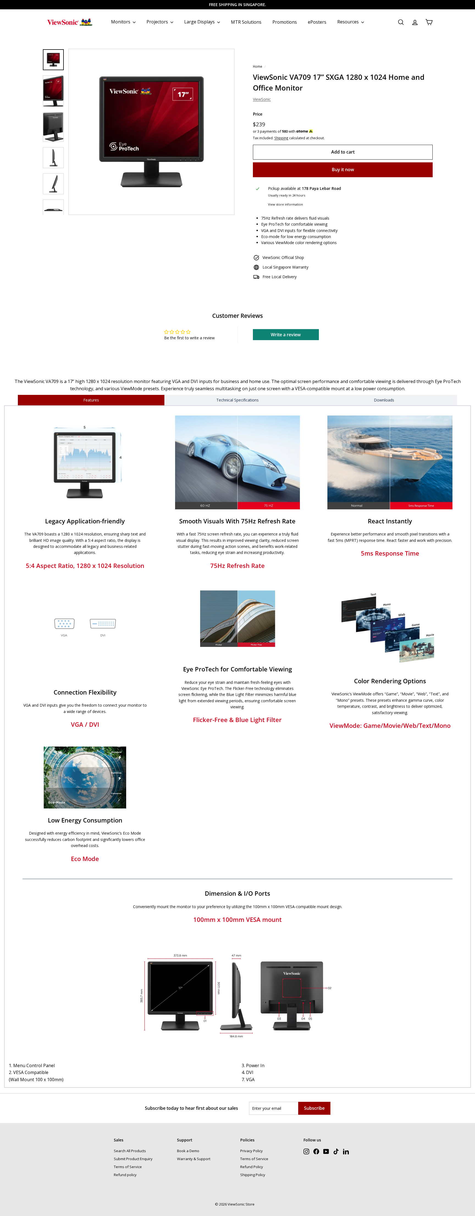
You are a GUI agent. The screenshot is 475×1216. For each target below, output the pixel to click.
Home (257, 66)
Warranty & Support (193, 1158)
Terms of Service (128, 1166)
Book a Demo (188, 1150)
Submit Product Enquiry (133, 1158)
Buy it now (343, 169)
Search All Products (130, 1150)
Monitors (121, 22)
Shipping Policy (252, 1174)
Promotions (284, 22)
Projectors (158, 22)
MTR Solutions (246, 22)
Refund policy (125, 1174)
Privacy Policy (251, 1150)
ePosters (317, 22)
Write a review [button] (286, 335)
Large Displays (200, 22)
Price (258, 114)
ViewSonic (262, 99)
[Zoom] (151, 132)
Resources (348, 22)
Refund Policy (251, 1166)
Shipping (281, 138)
